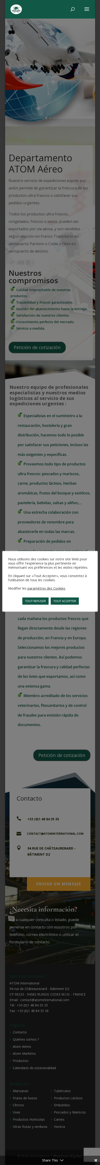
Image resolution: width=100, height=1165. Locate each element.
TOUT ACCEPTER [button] (64, 601)
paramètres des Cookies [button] (46, 588)
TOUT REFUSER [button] (35, 601)
